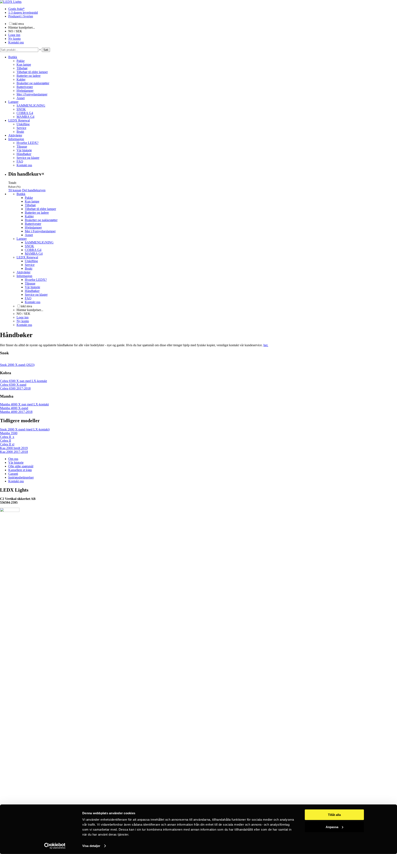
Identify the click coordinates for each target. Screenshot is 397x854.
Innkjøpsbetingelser (21, 477)
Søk (45, 49)
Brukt (20, 131)
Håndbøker (24, 154)
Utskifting (23, 124)
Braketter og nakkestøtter (33, 83)
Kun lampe (24, 64)
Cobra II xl (7, 444)
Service (21, 128)
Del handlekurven (33, 190)
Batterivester (25, 87)
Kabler (21, 79)
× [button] (40, 49)
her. (265, 345)
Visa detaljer (91, 846)
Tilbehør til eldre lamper (32, 72)
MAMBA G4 (25, 116)
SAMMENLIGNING (31, 105)
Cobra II (5, 440)
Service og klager (28, 157)
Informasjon (16, 139)
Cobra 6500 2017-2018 (15, 388)
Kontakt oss (16, 42)
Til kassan (14, 190)
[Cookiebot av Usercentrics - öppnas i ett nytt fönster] (55, 846)
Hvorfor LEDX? (27, 143)
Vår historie (24, 150)
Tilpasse (22, 146)
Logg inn (14, 35)
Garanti (13, 473)
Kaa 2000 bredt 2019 (14, 448)
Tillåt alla (334, 815)
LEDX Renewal (19, 120)
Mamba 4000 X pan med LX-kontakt (24, 404)
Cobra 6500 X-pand (13, 384)
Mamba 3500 (8, 433)
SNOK (21, 109)
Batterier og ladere (29, 75)
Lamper (13, 102)
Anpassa (332, 827)
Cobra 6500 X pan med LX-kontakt (23, 381)
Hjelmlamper (25, 90)
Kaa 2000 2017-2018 (14, 452)
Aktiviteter (15, 135)
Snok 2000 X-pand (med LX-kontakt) (25, 429)
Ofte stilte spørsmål (20, 466)
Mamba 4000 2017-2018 (16, 412)
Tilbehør (22, 68)
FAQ (20, 161)
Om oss (13, 459)
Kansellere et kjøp (20, 470)
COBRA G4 (25, 113)
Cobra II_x (7, 437)
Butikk (12, 57)
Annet (21, 98)
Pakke (21, 61)
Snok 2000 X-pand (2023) (17, 365)
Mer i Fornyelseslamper (32, 94)
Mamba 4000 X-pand (14, 408)
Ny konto (14, 38)
